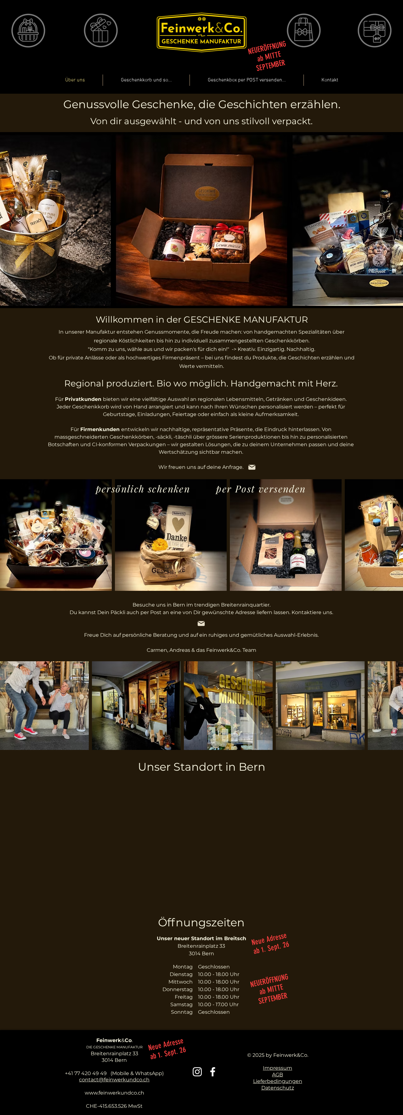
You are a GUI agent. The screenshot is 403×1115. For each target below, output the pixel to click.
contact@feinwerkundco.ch (114, 1080)
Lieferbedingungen (277, 1081)
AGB (277, 1075)
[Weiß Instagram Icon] (197, 1072)
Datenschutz (277, 1088)
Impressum (277, 1068)
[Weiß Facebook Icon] (213, 1072)
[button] (363, 85)
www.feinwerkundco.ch (114, 1093)
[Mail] (252, 467)
